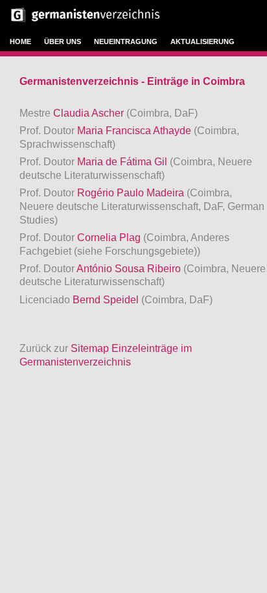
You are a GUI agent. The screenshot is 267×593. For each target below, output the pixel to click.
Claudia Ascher (89, 113)
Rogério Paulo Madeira (132, 192)
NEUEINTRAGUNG (125, 41)
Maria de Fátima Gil (123, 161)
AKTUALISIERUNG (202, 41)
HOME (20, 41)
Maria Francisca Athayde (135, 130)
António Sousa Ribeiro (129, 268)
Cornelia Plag (110, 237)
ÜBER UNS (62, 41)
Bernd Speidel (107, 299)
